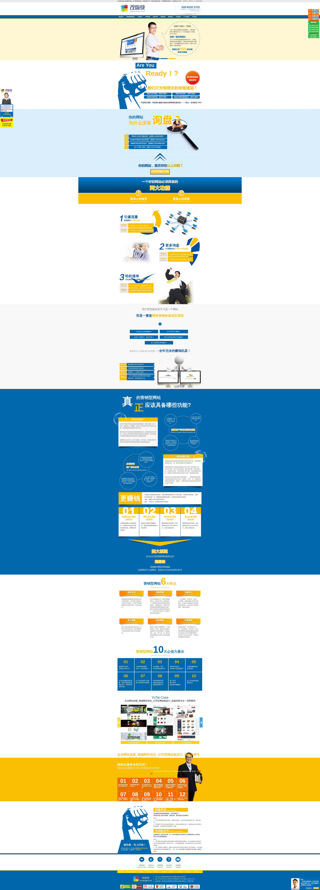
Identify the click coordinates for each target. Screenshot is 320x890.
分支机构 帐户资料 (313, 36)
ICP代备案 (186, 16)
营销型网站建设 (130, 16)
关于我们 (194, 16)
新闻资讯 (170, 16)
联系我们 (185, 1)
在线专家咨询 (198, 1)
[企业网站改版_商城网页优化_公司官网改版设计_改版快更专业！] (136, 12)
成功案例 (147, 16)
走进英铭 (178, 16)
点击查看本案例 (133, 742)
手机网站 (140, 16)
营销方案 (155, 16)
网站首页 (121, 16)
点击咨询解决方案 (160, 171)
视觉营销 (163, 16)
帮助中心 (191, 1)
